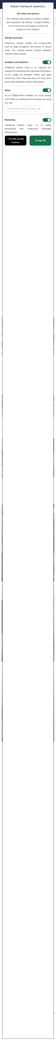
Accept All (40, 140)
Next (53, 82)
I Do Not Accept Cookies (16, 140)
